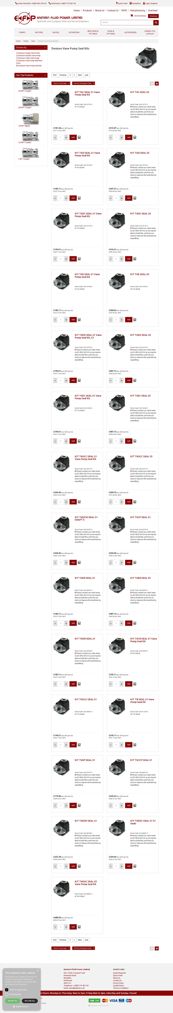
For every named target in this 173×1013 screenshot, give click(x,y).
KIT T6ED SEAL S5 (140, 335)
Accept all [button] (13, 1001)
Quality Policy (118, 986)
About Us (99, 10)
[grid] (152, 84)
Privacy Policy (118, 983)
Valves (55, 32)
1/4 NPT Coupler (24, 142)
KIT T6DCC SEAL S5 (141, 456)
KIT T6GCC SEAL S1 (86, 699)
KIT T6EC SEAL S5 (140, 395)
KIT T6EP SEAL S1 (85, 760)
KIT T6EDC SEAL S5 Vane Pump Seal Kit (86, 883)
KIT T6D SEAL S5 (139, 152)
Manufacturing (137, 10)
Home (77, 10)
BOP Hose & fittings (93, 32)
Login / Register (151, 3)
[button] (21, 1006)
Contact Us (112, 10)
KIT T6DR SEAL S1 (85, 638)
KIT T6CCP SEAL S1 (141, 760)
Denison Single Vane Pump (29, 53)
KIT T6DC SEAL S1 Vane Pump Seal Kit (88, 215)
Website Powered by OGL (100, 1005)
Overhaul (152, 10)
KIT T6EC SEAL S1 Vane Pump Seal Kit (88, 397)
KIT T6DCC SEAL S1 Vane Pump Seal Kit (86, 457)
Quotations (136, 3)
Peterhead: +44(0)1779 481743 (63, 3)
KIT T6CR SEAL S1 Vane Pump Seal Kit (143, 640)
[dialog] (22, 989)
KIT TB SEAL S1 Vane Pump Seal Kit (142, 700)
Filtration (74, 32)
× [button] (38, 971)
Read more (23, 984)
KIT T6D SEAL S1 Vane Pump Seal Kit (87, 154)
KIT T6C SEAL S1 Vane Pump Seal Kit (87, 93)
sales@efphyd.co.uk (77, 988)
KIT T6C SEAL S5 (139, 92)
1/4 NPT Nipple (24, 126)
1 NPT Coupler (24, 159)
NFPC (124, 10)
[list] (157, 84)
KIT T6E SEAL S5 (139, 274)
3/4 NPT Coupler (24, 91)
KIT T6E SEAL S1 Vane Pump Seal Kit (87, 275)
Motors (39, 32)
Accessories (130, 32)
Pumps (22, 32)
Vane (33, 41)
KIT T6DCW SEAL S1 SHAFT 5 (86, 518)
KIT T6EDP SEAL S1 (86, 820)
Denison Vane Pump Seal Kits (48, 41)
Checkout (153, 16)
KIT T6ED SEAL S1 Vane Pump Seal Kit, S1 (88, 336)
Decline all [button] (30, 1001)
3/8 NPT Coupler (24, 107)
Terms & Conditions (121, 988)
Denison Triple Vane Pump (28, 58)
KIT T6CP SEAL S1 (140, 517)
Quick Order (123, 3)
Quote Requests (119, 973)
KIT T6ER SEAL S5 (140, 578)
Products (87, 10)
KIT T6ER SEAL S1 (85, 578)
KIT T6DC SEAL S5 (140, 213)
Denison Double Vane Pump (29, 56)
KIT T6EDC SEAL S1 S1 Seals (143, 822)
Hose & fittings (111, 32)
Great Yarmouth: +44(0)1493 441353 (32, 3)
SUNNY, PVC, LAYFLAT (150, 32)
